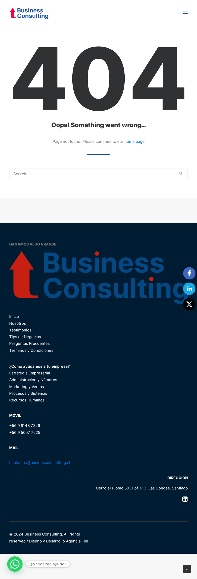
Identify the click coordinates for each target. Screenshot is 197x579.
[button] (185, 13)
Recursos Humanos (27, 400)
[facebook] (189, 273)
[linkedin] (189, 289)
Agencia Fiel (77, 541)
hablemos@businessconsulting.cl (39, 462)
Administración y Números (33, 379)
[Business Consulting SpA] (29, 13)
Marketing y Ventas (26, 386)
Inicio (14, 316)
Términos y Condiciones (31, 350)
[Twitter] (189, 304)
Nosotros (17, 323)
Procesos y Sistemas (28, 393)
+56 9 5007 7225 (24, 432)
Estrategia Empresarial (29, 373)
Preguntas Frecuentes (29, 343)
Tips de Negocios (25, 336)
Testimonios (20, 330)
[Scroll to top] (187, 568)
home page (134, 141)
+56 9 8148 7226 (24, 425)
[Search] (98, 174)
